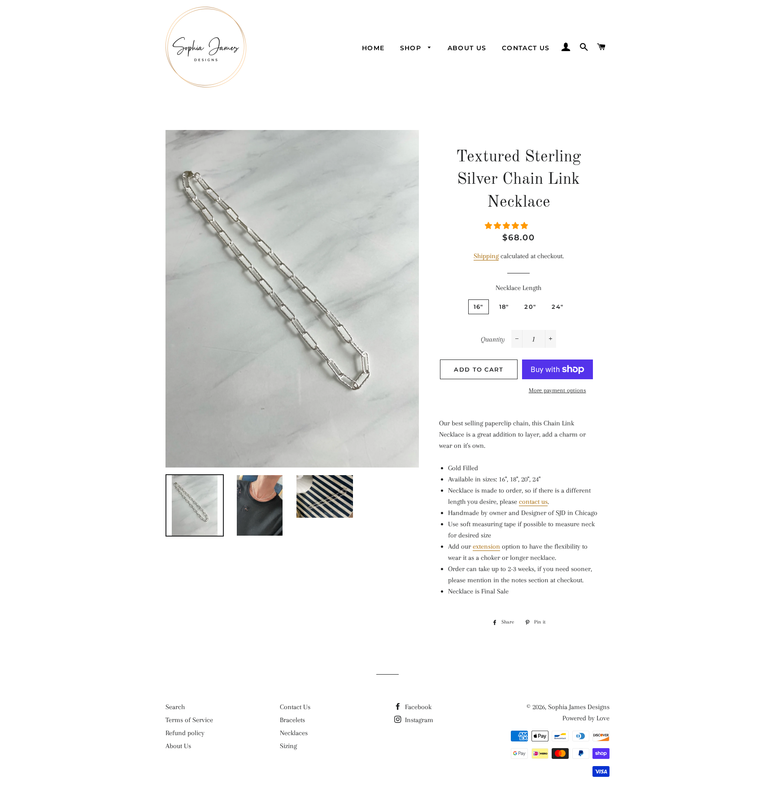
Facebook (417, 707)
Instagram (418, 720)
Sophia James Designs (579, 707)
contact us (533, 502)
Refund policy (185, 733)
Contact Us (526, 48)
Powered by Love (586, 718)
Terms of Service (189, 720)
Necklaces (294, 733)
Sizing (288, 746)
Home (373, 48)
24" (557, 306)
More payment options (557, 390)
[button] (507, 226)
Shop (412, 48)
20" (530, 306)
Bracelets (292, 720)
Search (175, 707)
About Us (467, 48)
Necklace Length (518, 288)
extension (486, 546)
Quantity (493, 339)
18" (504, 306)
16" (478, 306)
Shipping (486, 256)
